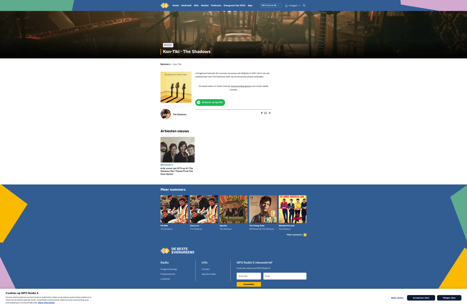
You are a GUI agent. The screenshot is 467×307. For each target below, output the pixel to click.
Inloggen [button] (293, 6)
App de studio (209, 274)
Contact (206, 269)
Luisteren (165, 279)
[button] (304, 5)
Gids (196, 6)
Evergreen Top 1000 (234, 6)
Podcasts (216, 6)
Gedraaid (186, 6)
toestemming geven (241, 86)
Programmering (169, 269)
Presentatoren (168, 274)
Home (176, 6)
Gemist (205, 6)
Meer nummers (294, 235)
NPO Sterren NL (269, 5)
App (250, 6)
